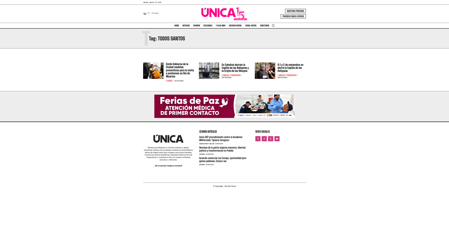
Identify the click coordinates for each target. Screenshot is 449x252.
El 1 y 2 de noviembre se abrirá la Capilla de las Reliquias (290, 68)
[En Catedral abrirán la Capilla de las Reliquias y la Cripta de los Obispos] (209, 71)
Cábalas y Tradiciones (231, 75)
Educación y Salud (206, 144)
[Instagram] (264, 138)
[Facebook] (258, 138)
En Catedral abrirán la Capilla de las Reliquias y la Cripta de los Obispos (235, 68)
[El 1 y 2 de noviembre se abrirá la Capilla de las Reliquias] (265, 71)
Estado (202, 154)
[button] (273, 25)
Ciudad (169, 81)
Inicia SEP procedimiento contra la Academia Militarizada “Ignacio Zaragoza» (220, 138)
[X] (270, 138)
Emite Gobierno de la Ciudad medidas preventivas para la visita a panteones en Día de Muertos (180, 70)
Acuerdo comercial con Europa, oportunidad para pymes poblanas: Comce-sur (222, 159)
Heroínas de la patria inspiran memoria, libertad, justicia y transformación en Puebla (222, 149)
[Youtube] (277, 138)
